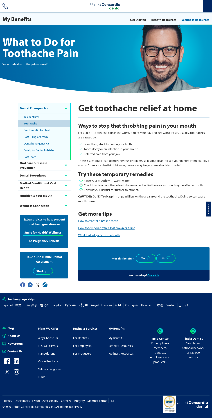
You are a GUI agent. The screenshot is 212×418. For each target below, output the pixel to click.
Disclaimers (22, 401)
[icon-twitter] (7, 373)
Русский (71, 305)
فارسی (183, 305)
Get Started (138, 20)
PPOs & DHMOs (48, 346)
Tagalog (57, 305)
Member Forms (97, 401)
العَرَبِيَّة (83, 305)
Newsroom (15, 343)
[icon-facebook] (7, 363)
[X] (37, 284)
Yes (143, 258)
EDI (112, 401)
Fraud (36, 401)
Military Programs (49, 369)
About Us (13, 336)
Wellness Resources (195, 20)
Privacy (7, 401)
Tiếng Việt (30, 305)
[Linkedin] (30, 284)
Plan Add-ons (46, 353)
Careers (66, 401)
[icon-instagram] (16, 373)
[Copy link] (45, 284)
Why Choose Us (48, 338)
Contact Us (153, 275)
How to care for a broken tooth (98, 221)
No (163, 258)
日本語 (158, 305)
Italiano (146, 305)
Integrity (79, 401)
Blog (10, 328)
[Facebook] (22, 284)
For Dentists (81, 338)
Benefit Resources (163, 20)
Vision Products (48, 361)
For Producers (82, 353)
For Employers (82, 346)
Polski (118, 305)
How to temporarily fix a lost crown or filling (106, 228)
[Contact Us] (4, 6)
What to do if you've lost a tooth (99, 235)
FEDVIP (42, 377)
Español (7, 305)
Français (106, 305)
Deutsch (171, 305)
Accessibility (50, 401)
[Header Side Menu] (207, 6)
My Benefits (116, 338)
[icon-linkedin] (16, 363)
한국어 (44, 305)
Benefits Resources (120, 346)
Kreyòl (94, 305)
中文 (18, 305)
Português (131, 305)
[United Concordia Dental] (106, 6)
